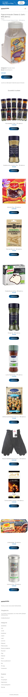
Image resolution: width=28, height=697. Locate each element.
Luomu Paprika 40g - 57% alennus (14, 375)
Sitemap (3, 687)
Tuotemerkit (4, 668)
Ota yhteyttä (4, 679)
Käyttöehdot (4, 682)
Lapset (2, 635)
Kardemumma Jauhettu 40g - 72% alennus (14, 165)
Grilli (2, 628)
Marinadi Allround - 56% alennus (14, 249)
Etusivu (2, 18)
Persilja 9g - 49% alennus (14, 333)
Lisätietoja (7, 77)
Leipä (2, 638)
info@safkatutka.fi (5, 618)
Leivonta (3, 640)
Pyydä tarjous (21, 3)
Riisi (2, 663)
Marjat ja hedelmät (5, 648)
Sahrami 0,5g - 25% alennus (14, 207)
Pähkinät (3, 655)
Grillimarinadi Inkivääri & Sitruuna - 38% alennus (14, 416)
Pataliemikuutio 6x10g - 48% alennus (14, 291)
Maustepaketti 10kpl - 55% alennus (14, 123)
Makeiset (3, 643)
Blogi (2, 677)
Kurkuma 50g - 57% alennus (14, 584)
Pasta (2, 658)
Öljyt (2, 653)
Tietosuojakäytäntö (5, 684)
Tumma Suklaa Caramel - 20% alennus (14, 500)
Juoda (2, 630)
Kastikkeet (3, 633)
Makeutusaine (4, 645)
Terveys (3, 666)
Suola (13, 68)
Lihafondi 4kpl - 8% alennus (14, 542)
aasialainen (3, 625)
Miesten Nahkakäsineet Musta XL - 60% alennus (14, 458)
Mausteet (9, 68)
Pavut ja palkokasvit (6, 660)
